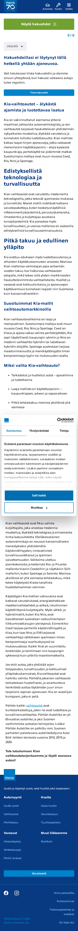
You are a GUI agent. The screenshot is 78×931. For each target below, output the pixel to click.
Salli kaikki (39, 495)
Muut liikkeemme (54, 833)
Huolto (46, 797)
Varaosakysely (12, 841)
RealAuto (46, 841)
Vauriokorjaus (49, 814)
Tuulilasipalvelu (51, 822)
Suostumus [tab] (14, 430)
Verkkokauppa (12, 849)
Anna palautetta (64, 893)
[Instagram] (16, 893)
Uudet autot (11, 805)
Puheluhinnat (65, 901)
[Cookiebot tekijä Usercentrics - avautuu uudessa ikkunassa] (57, 420)
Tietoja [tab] (64, 430)
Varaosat (10, 833)
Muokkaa (37, 507)
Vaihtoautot (11, 814)
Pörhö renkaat (12, 858)
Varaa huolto (49, 805)
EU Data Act (66, 922)
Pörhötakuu (11, 822)
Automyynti (13, 797)
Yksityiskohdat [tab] (39, 430)
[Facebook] (6, 893)
